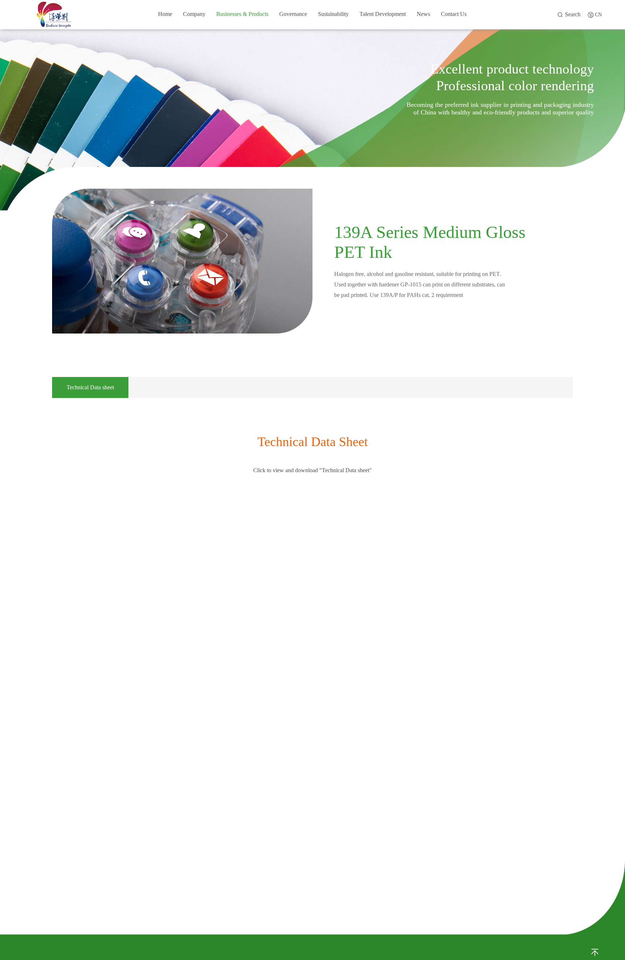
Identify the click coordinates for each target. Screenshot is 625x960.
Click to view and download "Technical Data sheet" (312, 470)
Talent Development (383, 14)
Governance (293, 14)
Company (194, 14)
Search (573, 14)
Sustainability (333, 14)
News (423, 14)
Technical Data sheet (90, 387)
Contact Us (454, 14)
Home (165, 14)
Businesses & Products (242, 14)
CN (598, 14)
